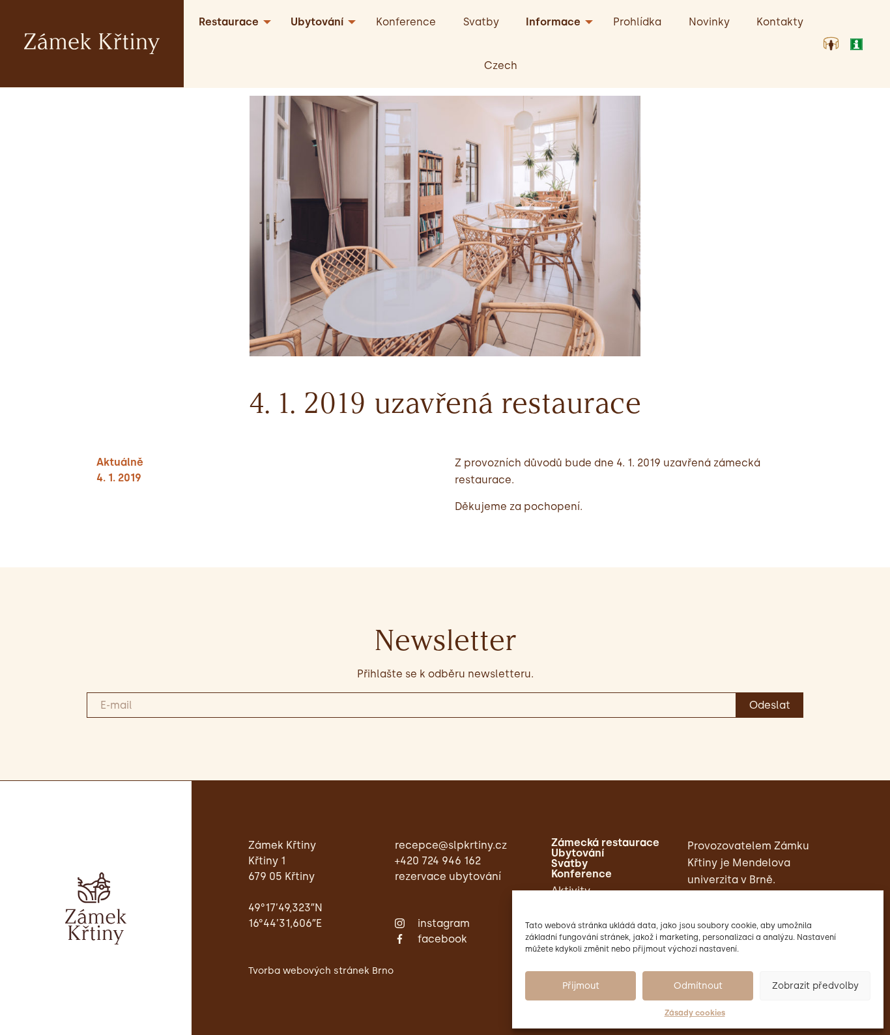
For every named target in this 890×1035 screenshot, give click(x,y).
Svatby (569, 863)
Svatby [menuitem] (481, 22)
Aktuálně (119, 462)
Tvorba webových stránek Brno (321, 970)
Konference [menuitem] (406, 22)
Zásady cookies (695, 1012)
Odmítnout (698, 985)
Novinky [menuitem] (709, 22)
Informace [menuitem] (553, 22)
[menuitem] (501, 65)
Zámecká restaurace (605, 843)
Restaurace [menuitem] (229, 22)
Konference (581, 874)
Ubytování (577, 853)
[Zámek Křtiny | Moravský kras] (92, 42)
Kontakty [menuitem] (779, 22)
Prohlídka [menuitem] (637, 22)
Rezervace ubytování (448, 876)
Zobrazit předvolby (815, 985)
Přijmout (580, 985)
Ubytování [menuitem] (317, 22)
